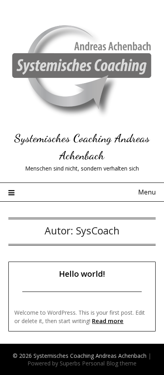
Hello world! (82, 273)
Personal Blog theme (109, 363)
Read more (107, 321)
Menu (147, 192)
